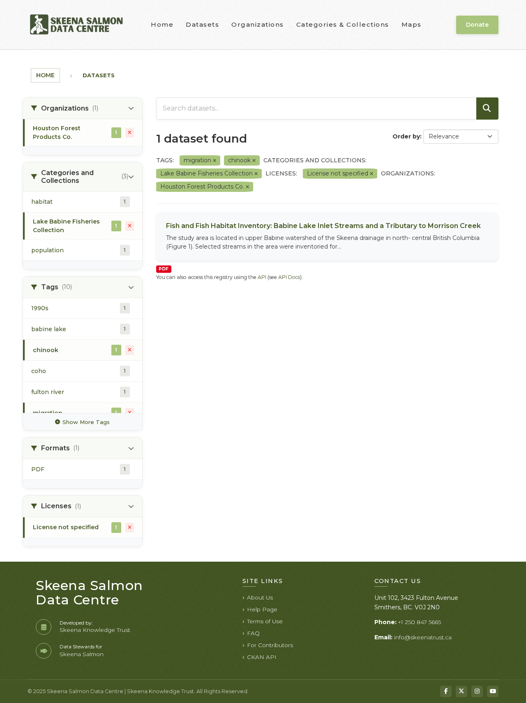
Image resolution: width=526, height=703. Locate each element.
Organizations (257, 24)
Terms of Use (265, 621)
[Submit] (487, 108)
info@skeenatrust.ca (423, 637)
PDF (163, 269)
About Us (260, 597)
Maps (411, 24)
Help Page (262, 609)
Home (162, 24)
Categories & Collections (342, 24)
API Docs (289, 277)
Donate (477, 24)
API (262, 277)
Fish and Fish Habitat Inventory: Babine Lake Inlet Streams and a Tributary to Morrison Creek (323, 226)
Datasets (202, 24)
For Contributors (270, 645)
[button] (82, 108)
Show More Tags (86, 422)
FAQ (253, 633)
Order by (406, 136)
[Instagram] (477, 691)
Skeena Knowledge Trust (95, 630)
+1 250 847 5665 (419, 622)
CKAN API (262, 657)
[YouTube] (492, 691)
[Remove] (214, 161)
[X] (461, 691)
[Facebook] (446, 691)
